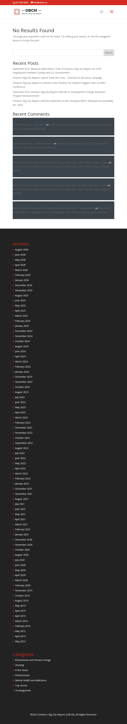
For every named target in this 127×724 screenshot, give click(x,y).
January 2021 (22, 534)
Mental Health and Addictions (30, 680)
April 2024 (20, 356)
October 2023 (22, 387)
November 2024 (23, 336)
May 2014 (20, 641)
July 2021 (20, 503)
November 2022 (23, 432)
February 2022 (22, 478)
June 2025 (20, 300)
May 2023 (20, 407)
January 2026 (22, 280)
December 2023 (23, 376)
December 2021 (23, 488)
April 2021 (20, 519)
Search (108, 52)
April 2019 (20, 610)
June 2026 (20, 254)
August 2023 (21, 392)
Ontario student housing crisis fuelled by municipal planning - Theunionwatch (54, 208)
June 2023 (20, 402)
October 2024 (22, 341)
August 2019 (21, 600)
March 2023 (21, 417)
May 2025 (20, 305)
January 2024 (22, 371)
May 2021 (20, 514)
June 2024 (20, 351)
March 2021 (21, 524)
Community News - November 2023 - (33, 143)
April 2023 (20, 412)
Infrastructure (22, 675)
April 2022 (20, 468)
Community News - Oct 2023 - (29, 124)
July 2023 (20, 397)
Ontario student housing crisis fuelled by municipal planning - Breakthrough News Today (60, 185)
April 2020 (20, 575)
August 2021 (21, 499)
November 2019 (23, 590)
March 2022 (21, 473)
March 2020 (21, 580)
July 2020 (20, 559)
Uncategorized (23, 690)
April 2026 (20, 264)
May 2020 (20, 570)
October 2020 (22, 549)
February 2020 (22, 585)
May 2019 (20, 605)
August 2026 (21, 249)
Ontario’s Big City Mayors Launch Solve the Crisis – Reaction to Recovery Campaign (57, 77)
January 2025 (22, 325)
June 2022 (20, 458)
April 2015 (20, 636)
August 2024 (21, 346)
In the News (21, 670)
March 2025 (21, 315)
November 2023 (23, 381)
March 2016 (21, 621)
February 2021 (22, 529)
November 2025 (23, 290)
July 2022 (20, 453)
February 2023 (22, 422)
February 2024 (22, 366)
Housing (19, 665)
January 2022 (22, 483)
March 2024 (21, 361)
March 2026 (21, 270)
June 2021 (20, 509)
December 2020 (23, 539)
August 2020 (21, 554)
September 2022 (24, 443)
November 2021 (23, 493)
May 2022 (20, 463)
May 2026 (20, 259)
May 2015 (20, 631)
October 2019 (22, 595)
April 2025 (20, 310)
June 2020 (20, 565)
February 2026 (22, 275)
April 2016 (20, 615)
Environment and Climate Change (33, 660)
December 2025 (23, 285)
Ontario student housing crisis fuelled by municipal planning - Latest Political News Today (60, 162)
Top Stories (21, 685)
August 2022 (21, 448)
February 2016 (22, 626)
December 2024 (23, 331)
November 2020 (23, 544)
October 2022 (22, 437)
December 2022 (23, 427)
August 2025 (21, 295)
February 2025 (22, 320)
